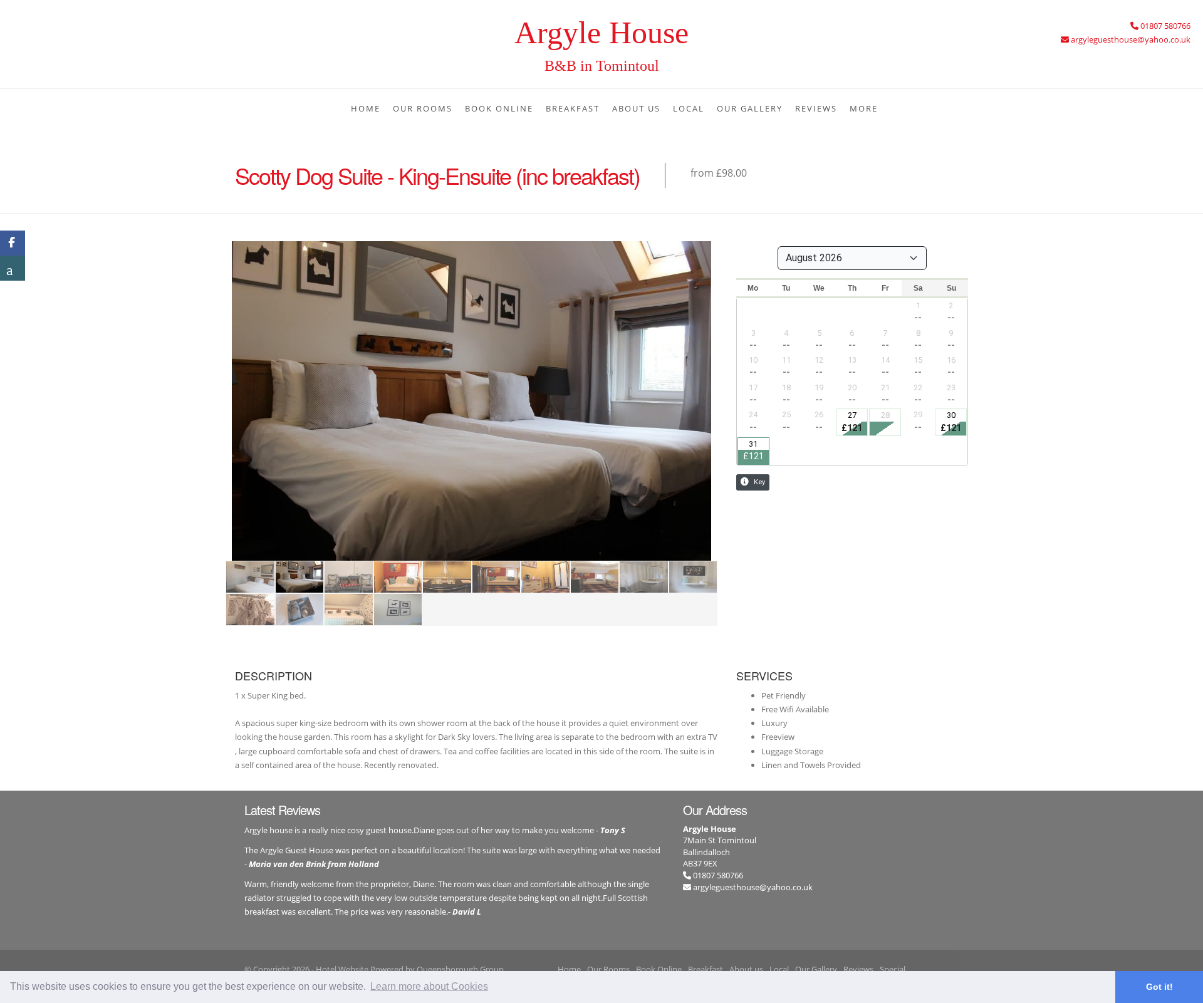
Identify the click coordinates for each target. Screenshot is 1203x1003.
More (864, 108)
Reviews (816, 108)
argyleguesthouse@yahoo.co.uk (753, 887)
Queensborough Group (460, 969)
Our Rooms (422, 108)
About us (636, 108)
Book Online (499, 108)
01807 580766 (717, 875)
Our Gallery (750, 108)
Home (365, 108)
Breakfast (573, 108)
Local (688, 108)
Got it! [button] (1159, 987)
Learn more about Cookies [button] (429, 986)
